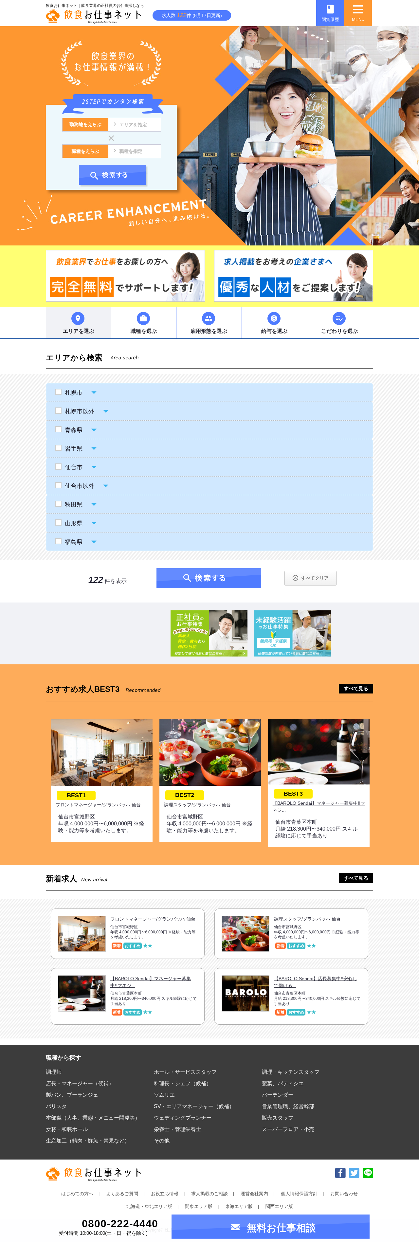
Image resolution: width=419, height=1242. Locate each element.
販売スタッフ (277, 1118)
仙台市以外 (79, 486)
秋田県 (73, 504)
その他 (162, 1140)
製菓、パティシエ (283, 1083)
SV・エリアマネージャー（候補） (194, 1106)
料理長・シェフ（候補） (182, 1083)
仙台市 (73, 467)
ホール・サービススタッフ (185, 1072)
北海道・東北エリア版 (149, 1206)
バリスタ (56, 1106)
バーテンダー (277, 1095)
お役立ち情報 (164, 1193)
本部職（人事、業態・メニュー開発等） (93, 1118)
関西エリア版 (279, 1206)
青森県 (73, 430)
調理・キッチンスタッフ (290, 1072)
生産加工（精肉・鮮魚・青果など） (88, 1140)
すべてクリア (310, 577)
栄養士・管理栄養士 (177, 1129)
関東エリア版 (198, 1206)
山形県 (73, 523)
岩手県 (73, 448)
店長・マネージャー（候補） (80, 1083)
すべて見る (356, 688)
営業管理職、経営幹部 (288, 1106)
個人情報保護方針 (299, 1193)
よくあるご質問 (122, 1193)
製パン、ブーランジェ (72, 1095)
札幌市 (73, 392)
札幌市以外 (79, 411)
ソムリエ (164, 1095)
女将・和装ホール (67, 1129)
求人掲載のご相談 (209, 1193)
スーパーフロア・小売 (288, 1129)
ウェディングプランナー (182, 1118)
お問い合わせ (344, 1193)
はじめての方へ (77, 1193)
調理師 (54, 1072)
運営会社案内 (254, 1193)
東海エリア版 (239, 1206)
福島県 (73, 542)
